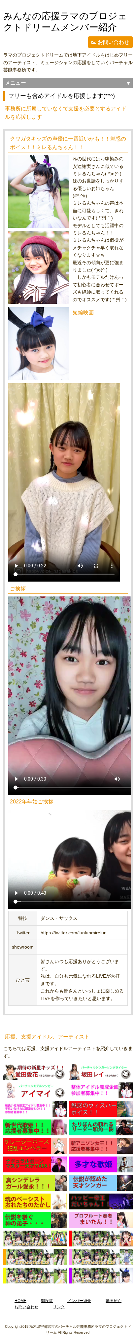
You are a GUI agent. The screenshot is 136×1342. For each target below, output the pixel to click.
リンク (59, 1307)
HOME (20, 1300)
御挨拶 (47, 1300)
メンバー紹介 (79, 1300)
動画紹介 (113, 1300)
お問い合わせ (113, 42)
